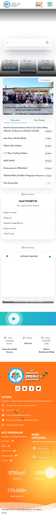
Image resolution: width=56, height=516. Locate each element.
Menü (50, 4)
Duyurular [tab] (15, 120)
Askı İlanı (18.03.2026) (27, 138)
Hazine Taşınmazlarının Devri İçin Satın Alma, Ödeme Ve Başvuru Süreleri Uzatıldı (28, 129)
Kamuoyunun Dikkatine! (27, 168)
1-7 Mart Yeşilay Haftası (27, 153)
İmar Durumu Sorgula (28, 70)
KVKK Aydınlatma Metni (15, 425)
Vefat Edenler (46, 67)
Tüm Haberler (45, 80)
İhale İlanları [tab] (39, 120)
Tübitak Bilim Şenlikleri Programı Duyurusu (27, 175)
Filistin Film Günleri (27, 145)
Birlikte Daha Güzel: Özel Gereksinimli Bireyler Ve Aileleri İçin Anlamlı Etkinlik (28, 108)
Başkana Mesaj (10, 228)
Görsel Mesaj (9, 233)
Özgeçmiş (8, 218)
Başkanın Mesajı (10, 212)
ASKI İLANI (28, 160)
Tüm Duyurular (11, 183)
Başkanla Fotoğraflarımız (13, 223)
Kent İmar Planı (10, 67)
